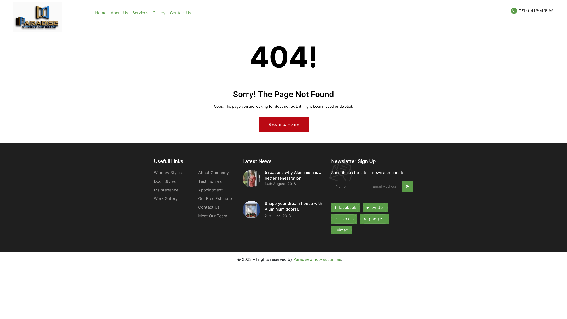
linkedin (347, 218)
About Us (119, 12)
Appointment (210, 190)
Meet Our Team (212, 216)
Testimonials (210, 181)
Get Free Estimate (215, 198)
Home (100, 12)
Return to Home (284, 124)
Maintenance (166, 190)
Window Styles (168, 172)
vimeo (342, 230)
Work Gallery (166, 198)
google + (377, 218)
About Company (213, 172)
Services (140, 12)
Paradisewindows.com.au (317, 259)
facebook (347, 207)
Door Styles (165, 181)
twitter (377, 207)
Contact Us (180, 12)
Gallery (159, 12)
